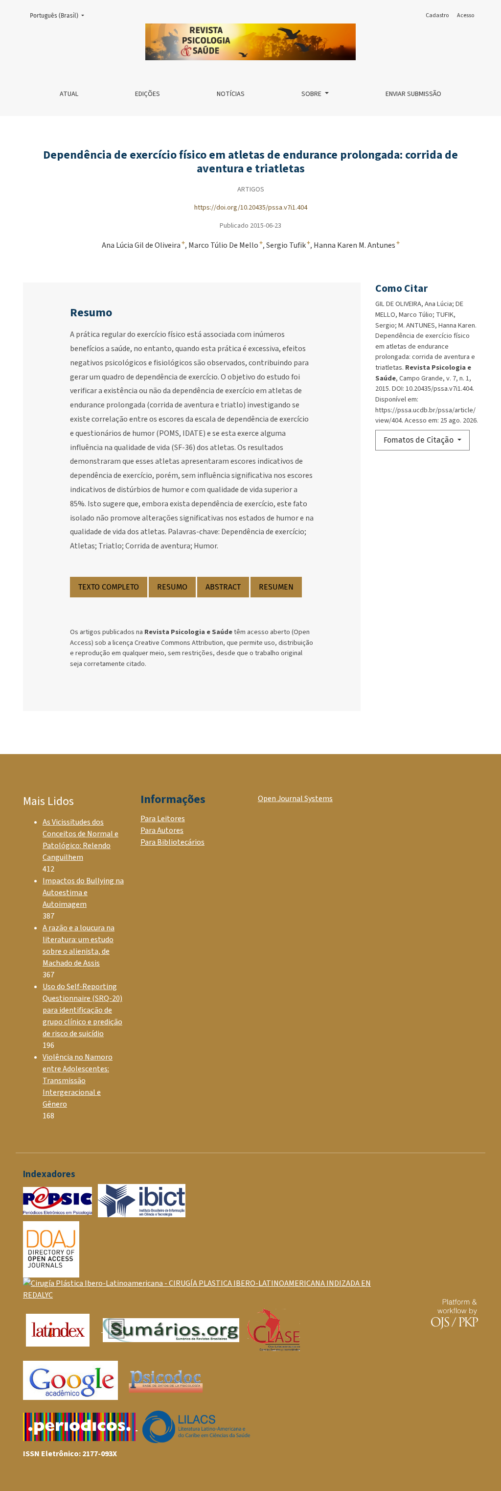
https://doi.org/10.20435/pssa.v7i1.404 (250, 207)
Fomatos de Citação (419, 440)
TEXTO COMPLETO (108, 587)
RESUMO (172, 587)
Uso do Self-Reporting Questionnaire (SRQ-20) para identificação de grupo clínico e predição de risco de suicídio (82, 1010)
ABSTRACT (223, 587)
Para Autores (161, 830)
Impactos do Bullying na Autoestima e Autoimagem (83, 893)
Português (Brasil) (60, 15)
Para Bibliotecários (172, 842)
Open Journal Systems (295, 798)
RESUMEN (276, 587)
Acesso (465, 15)
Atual (69, 94)
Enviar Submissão (413, 94)
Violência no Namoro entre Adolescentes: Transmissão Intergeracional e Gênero (78, 1081)
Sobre (312, 94)
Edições (147, 94)
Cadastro (437, 15)
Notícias (231, 94)
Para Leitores (162, 818)
